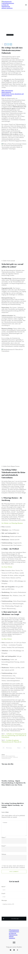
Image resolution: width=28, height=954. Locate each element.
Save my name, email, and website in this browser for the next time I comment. (13, 866)
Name (4, 837)
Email (4, 846)
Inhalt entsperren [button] (6, 92)
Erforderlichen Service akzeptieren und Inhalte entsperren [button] (13, 94)
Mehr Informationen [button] (7, 90)
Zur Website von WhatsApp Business (12, 523)
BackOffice (10, 34)
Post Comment (14, 871)
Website (4, 854)
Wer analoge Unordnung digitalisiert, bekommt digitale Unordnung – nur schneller (14, 799)
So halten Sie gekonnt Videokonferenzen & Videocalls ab (11, 741)
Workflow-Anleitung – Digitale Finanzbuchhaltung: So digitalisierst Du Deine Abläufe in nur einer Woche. (14, 777)
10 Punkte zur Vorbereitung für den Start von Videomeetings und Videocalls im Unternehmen (14, 735)
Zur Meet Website (7, 639)
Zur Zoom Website (7, 567)
